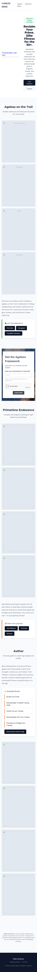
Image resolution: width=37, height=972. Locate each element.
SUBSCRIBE (18, 393)
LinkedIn (29, 89)
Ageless (19, 4)
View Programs (29, 83)
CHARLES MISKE (6, 5)
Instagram (21, 328)
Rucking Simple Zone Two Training (17, 717)
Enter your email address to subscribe (17, 371)
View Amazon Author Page (15, 732)
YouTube (10, 328)
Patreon (9, 634)
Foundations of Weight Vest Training (15, 724)
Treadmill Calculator (13, 333)
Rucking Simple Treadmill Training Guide (17, 704)
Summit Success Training (14, 711)
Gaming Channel (15, 962)
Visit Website (11, 628)
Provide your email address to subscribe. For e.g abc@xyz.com (16, 379)
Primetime (28, 4)
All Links (24, 962)
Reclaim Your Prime (12, 697)
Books (19, 6)
